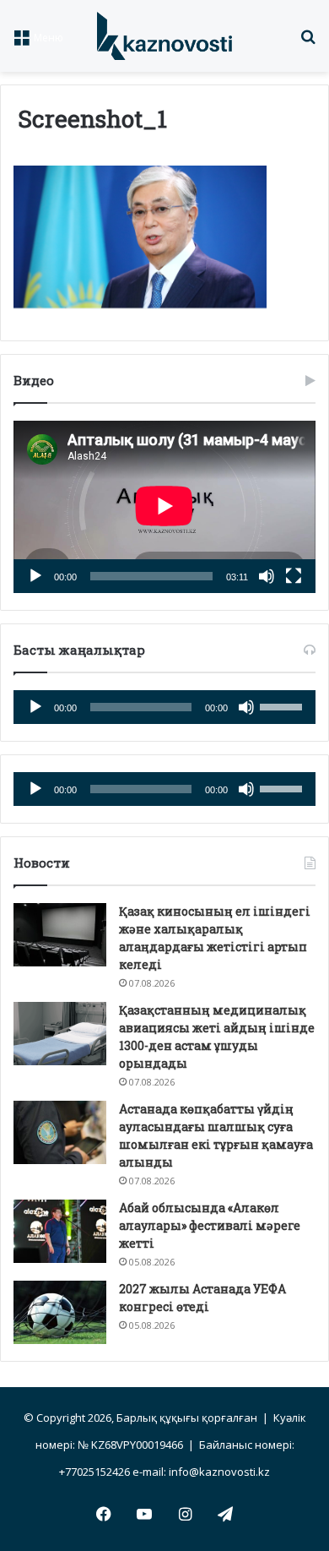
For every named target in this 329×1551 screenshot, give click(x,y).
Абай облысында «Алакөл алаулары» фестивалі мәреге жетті (209, 1225)
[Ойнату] (35, 576)
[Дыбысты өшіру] (266, 576)
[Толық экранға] (293, 576)
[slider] (283, 705)
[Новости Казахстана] (164, 36)
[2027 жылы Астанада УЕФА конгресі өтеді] (59, 1312)
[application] (164, 507)
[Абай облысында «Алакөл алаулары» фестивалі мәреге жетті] (59, 1231)
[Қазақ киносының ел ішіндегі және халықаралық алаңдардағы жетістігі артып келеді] (59, 934)
